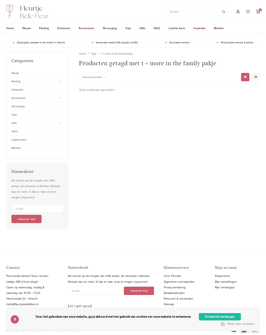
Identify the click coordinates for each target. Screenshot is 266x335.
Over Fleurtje (172, 276)
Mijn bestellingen (226, 282)
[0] (258, 11)
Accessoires (86, 28)
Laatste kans (177, 28)
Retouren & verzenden (178, 298)
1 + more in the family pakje (117, 53)
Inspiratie (199, 28)
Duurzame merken (179, 42)
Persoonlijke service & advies (237, 42)
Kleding (44, 28)
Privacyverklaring (175, 287)
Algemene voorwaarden (179, 282)
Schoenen (63, 28)
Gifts (142, 28)
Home (10, 28)
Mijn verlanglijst (225, 287)
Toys (128, 28)
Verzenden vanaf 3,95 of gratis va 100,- (117, 42)
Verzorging (110, 28)
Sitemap (169, 304)
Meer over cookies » (241, 324)
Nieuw (26, 28)
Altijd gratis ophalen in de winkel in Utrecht (41, 42)
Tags (93, 53)
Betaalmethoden (174, 293)
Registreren (222, 276)
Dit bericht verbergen (220, 317)
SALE (157, 28)
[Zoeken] (223, 11)
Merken (219, 28)
